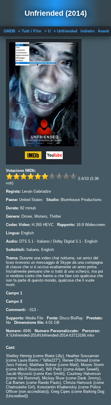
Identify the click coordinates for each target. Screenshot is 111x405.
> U (47, 31)
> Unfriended (65, 31)
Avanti (103, 31)
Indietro (88, 31)
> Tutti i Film (29, 31)
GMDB (9, 31)
